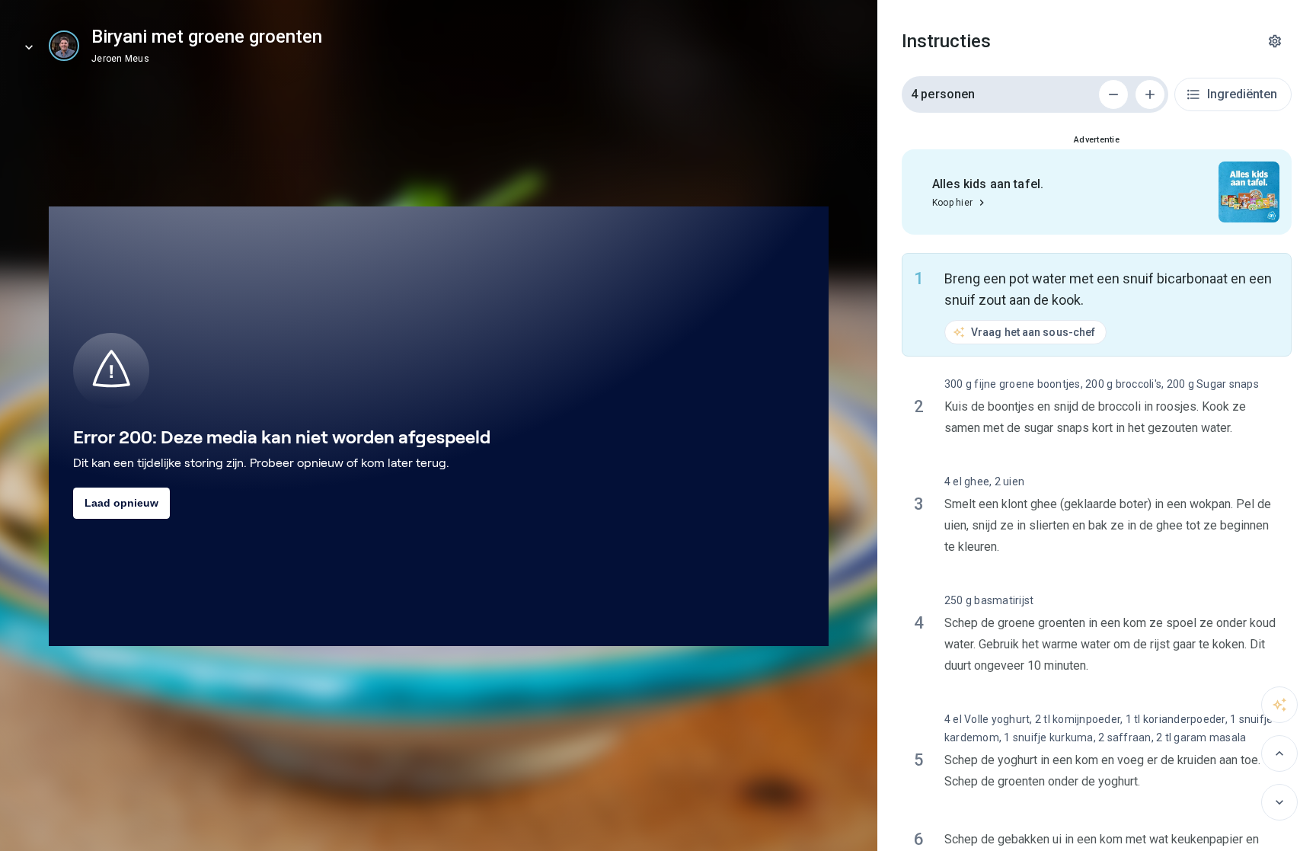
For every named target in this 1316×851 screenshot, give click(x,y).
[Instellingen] (1275, 41)
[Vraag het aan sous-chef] (1279, 704)
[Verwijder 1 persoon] (1113, 94)
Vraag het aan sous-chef (1033, 332)
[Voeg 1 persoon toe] (1150, 94)
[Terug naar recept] (29, 47)
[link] (64, 45)
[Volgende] (1279, 802)
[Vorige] (1279, 753)
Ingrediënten (1242, 94)
